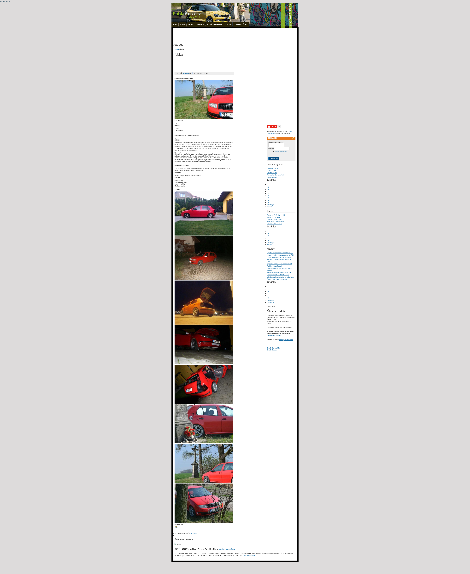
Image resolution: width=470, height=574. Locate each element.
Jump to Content (5, 1)
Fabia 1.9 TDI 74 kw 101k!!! (276, 215)
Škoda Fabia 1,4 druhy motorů (277, 279)
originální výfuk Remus (274, 219)
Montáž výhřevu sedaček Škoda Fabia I (280, 272)
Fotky (182, 24)
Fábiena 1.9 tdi (272, 173)
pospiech (186, 73)
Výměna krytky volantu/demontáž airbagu (280, 277)
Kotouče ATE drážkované (275, 221)
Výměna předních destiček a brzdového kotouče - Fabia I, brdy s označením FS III (280, 254)
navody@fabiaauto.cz (274, 335)
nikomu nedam (272, 177)
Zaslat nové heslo (281, 151)
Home (175, 24)
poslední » (270, 207)
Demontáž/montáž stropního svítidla (279, 257)
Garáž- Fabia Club (214, 24)
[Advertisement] (217, 33)
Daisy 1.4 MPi (271, 170)
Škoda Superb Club (273, 348)
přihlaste (194, 533)
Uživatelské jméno (275, 142)
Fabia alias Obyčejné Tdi (275, 175)
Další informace (249, 555)
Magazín (200, 24)
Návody (191, 24)
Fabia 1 (177, 527)
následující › (271, 204)
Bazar (228, 24)
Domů (177, 49)
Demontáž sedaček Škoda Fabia (278, 275)
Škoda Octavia (272, 350)
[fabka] (204, 235)
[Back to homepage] (234, 27)
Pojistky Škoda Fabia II (274, 266)
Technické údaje (241, 24)
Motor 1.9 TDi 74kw (273, 217)
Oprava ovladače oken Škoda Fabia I (279, 264)
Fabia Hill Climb (272, 168)
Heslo (271, 149)
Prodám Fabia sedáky (274, 224)
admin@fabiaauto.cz (286, 340)
